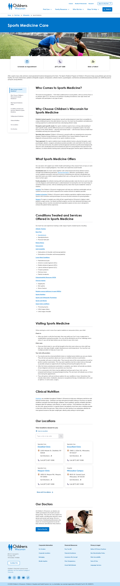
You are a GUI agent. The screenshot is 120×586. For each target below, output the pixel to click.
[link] (71, 3)
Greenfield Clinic (74, 447)
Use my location (43, 431)
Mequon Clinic (44, 471)
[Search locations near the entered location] (61, 436)
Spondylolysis (42, 235)
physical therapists (63, 172)
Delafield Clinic (44, 447)
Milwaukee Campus (75, 471)
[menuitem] (18, 90)
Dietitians (38, 398)
